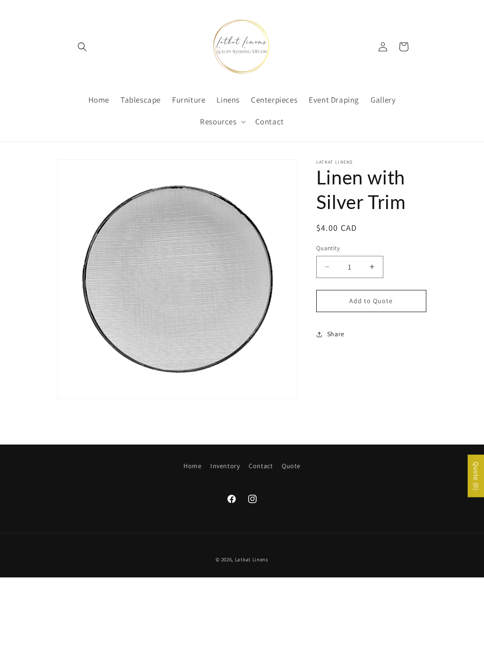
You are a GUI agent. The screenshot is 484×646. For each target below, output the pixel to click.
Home (192, 466)
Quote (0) (476, 476)
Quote (291, 466)
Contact (261, 466)
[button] (82, 46)
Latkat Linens (251, 559)
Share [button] (336, 334)
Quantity (328, 248)
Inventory (225, 466)
